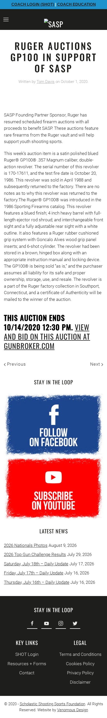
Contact (26, 672)
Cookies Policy (80, 663)
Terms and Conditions (80, 654)
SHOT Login (26, 654)
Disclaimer (80, 682)
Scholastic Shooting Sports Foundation (52, 704)
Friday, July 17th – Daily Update (33, 572)
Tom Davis (46, 81)
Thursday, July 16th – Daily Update (36, 582)
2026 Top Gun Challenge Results (35, 554)
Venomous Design (72, 710)
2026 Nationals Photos (26, 545)
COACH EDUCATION (76, 4)
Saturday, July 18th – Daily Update (36, 563)
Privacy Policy (80, 672)
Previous (16, 364)
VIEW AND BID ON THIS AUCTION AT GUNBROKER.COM (47, 336)
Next (95, 364)
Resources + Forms (27, 663)
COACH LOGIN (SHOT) (32, 4)
